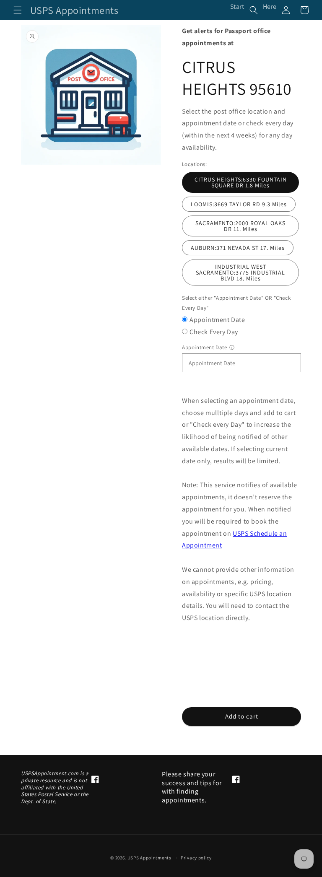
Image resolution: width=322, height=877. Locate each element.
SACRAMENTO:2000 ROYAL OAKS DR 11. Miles (240, 226)
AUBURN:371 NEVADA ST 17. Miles (238, 248)
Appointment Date (217, 319)
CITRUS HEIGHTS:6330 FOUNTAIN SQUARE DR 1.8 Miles (241, 182)
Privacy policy (196, 858)
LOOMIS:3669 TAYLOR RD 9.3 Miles (239, 204)
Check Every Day (214, 331)
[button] (17, 10)
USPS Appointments (149, 858)
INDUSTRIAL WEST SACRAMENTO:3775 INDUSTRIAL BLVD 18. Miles (240, 272)
